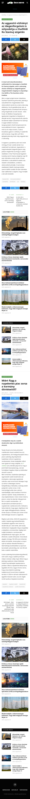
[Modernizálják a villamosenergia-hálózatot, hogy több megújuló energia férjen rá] (15, 297)
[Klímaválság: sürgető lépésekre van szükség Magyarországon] (15, 223)
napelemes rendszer (7, 586)
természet (12, 181)
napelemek (22, 584)
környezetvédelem (15, 179)
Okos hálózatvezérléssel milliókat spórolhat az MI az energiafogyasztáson (15, 284)
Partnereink (24, 790)
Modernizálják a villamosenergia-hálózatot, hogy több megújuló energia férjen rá (15, 308)
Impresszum (6, 790)
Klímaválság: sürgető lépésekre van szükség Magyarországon (13, 234)
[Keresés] (27, 3)
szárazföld (5, 181)
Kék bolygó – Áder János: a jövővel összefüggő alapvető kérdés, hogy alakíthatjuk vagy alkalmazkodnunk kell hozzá (8, 607)
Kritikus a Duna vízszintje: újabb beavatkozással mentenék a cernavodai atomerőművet (15, 259)
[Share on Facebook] (6, 39)
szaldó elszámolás (20, 586)
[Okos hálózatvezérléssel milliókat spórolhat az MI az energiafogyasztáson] (15, 273)
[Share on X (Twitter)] (15, 39)
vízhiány (23, 181)
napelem (4, 584)
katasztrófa (5, 179)
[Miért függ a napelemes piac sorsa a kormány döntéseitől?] (15, 410)
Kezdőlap (4, 15)
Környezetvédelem (7, 19)
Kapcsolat (15, 790)
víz (18, 181)
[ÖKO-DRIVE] (15, 2)
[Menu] (3, 3)
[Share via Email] (24, 39)
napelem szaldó (13, 584)
